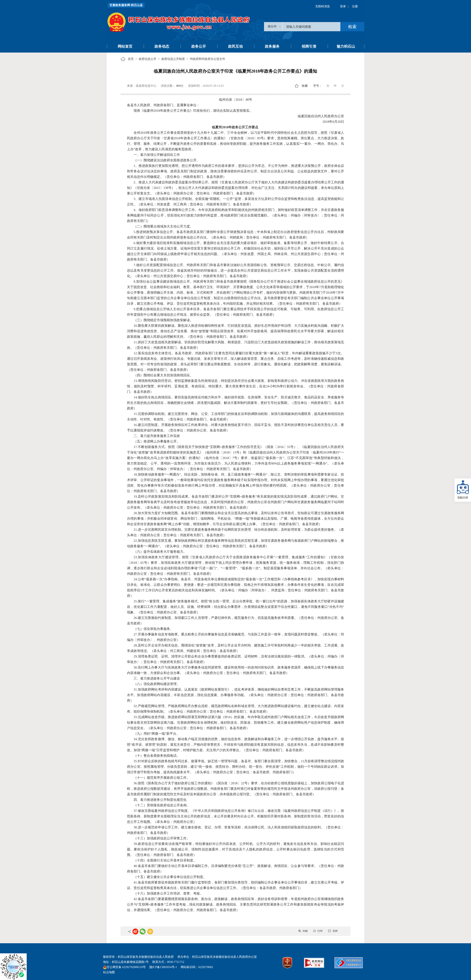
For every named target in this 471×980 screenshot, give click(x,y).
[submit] (352, 26)
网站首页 (125, 46)
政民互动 (235, 46)
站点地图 (109, 972)
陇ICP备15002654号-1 (163, 967)
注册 (355, 6)
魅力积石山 (346, 46)
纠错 (305, 931)
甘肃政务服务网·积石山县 (126, 5)
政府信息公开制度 (173, 58)
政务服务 (272, 46)
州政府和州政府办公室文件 (207, 58)
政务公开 (198, 46)
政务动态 (162, 46)
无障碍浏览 (322, 6)
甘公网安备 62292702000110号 (126, 967)
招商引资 (309, 46)
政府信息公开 (147, 58)
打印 (320, 931)
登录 (343, 6)
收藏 (305, 85)
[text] (311, 26)
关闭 (335, 931)
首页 (131, 58)
